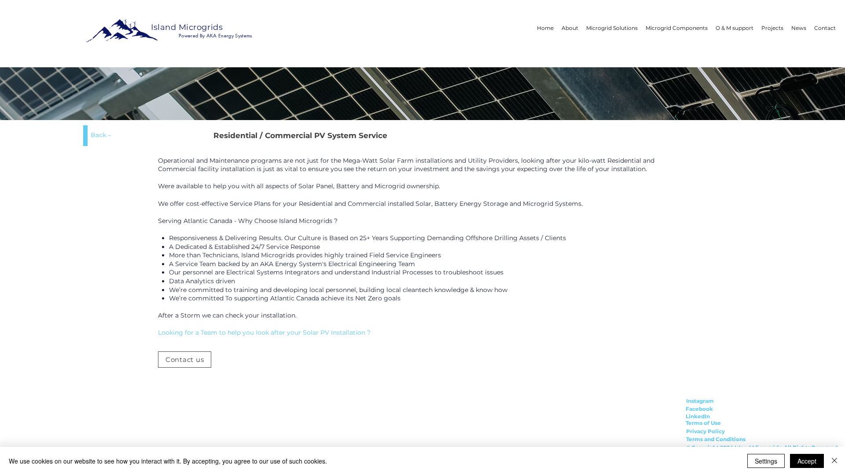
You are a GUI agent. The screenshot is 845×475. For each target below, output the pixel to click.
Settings (766, 461)
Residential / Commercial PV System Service (300, 135)
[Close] (834, 461)
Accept (806, 461)
